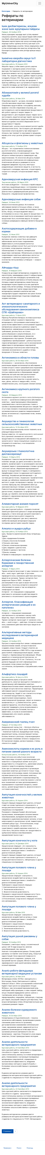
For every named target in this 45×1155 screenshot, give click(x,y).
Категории (6, 11)
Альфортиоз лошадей (14, 674)
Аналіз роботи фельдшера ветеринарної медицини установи (22, 972)
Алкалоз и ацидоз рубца (16, 528)
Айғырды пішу (10, 267)
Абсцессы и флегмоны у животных (22, 143)
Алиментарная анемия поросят (20, 503)
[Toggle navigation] (39, 3)
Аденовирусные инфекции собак (21, 199)
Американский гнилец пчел (18, 721)
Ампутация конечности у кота (19, 840)
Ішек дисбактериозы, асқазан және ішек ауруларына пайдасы (21, 27)
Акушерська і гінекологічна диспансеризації (18, 452)
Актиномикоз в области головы (20, 357)
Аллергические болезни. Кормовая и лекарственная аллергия (18, 563)
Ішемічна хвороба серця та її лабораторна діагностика (19, 60)
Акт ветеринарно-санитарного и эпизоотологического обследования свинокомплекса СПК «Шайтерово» (21, 308)
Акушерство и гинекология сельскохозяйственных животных (22, 423)
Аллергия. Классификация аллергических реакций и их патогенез (19, 604)
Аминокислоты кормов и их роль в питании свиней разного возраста (22, 750)
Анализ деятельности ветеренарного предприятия (19, 1043)
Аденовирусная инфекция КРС (20, 179)
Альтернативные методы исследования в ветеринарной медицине (20, 635)
